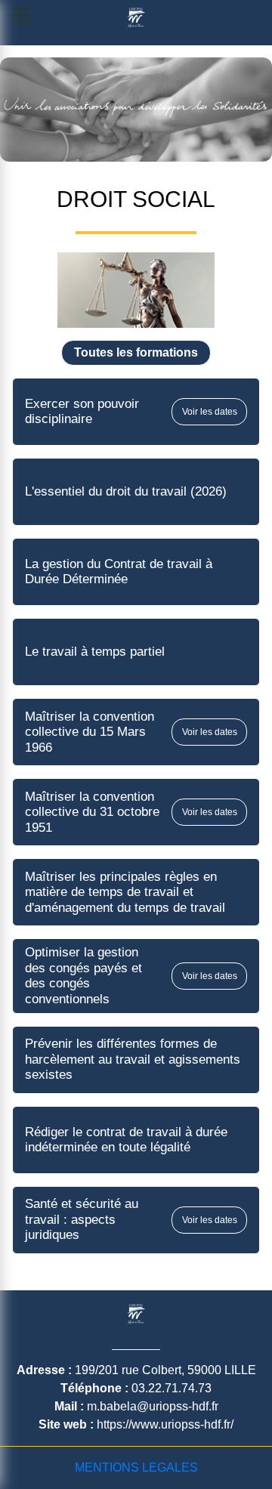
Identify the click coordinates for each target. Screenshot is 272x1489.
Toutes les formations (136, 352)
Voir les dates (209, 411)
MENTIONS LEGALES (136, 1467)
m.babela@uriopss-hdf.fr (152, 1406)
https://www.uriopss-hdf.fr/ (165, 1424)
